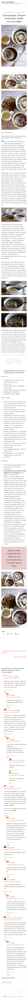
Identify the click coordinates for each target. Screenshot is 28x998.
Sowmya (8, 847)
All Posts (17, 12)
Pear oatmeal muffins (20, 656)
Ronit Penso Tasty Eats (13, 917)
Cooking (22, 12)
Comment (22, 991)
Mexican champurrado (7, 226)
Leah (10, 695)
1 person (10, 690)
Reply (5, 692)
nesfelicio (9, 879)
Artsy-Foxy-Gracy (11, 710)
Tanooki (8, 786)
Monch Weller (10, 676)
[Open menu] (26, 3)
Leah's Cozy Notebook (7, 2)
